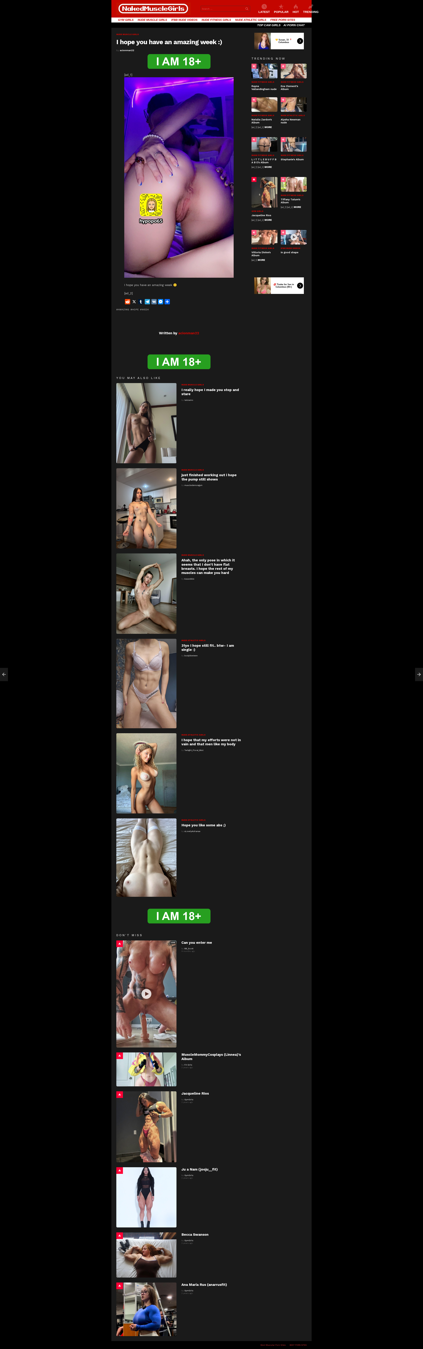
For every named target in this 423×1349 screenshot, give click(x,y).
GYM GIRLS (126, 20)
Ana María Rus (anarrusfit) (204, 1285)
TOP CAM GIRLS (269, 25)
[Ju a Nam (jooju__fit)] (146, 1197)
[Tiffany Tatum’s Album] (294, 184)
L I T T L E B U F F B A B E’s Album (263, 161)
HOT (296, 12)
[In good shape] (294, 237)
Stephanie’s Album (292, 159)
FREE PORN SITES (282, 20)
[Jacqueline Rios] (146, 1126)
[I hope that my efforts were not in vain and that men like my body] (146, 773)
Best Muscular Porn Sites (273, 1345)
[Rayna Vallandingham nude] (264, 71)
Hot (119, 943)
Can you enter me (196, 942)
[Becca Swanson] (146, 1255)
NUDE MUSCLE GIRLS (152, 20)
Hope (135, 309)
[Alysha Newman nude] (294, 104)
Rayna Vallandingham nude (264, 88)
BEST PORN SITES (298, 1345)
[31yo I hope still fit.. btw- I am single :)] (146, 683)
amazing (123, 309)
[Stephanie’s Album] (294, 144)
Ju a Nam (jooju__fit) (199, 1169)
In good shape (289, 252)
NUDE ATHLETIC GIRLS (250, 20)
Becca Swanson (195, 1234)
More (268, 127)
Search (247, 9)
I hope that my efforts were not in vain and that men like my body (211, 742)
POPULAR (281, 12)
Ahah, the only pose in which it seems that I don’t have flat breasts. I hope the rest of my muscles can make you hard (208, 566)
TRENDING (311, 12)
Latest (264, 12)
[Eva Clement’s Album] (294, 71)
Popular (253, 66)
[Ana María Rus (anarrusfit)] (146, 1309)
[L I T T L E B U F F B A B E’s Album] (264, 144)
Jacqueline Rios (195, 1093)
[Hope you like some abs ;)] (146, 857)
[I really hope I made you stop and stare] (146, 423)
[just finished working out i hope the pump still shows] (146, 508)
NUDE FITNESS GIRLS (216, 20)
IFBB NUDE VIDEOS (184, 20)
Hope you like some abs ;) (203, 825)
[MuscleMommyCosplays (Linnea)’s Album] (146, 1069)
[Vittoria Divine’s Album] (264, 237)
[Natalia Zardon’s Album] (264, 104)
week (145, 309)
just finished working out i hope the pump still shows (209, 477)
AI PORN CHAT (294, 25)
